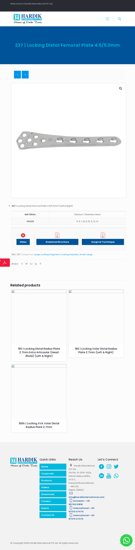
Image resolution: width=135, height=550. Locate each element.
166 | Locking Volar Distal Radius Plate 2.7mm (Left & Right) (96, 350)
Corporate (47, 473)
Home (44, 466)
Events (45, 508)
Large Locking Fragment (47, 254)
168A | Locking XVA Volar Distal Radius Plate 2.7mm (39, 425)
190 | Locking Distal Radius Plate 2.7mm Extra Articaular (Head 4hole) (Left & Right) (39, 352)
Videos (45, 487)
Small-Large (86, 254)
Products (46, 480)
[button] (121, 88)
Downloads (47, 494)
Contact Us (47, 515)
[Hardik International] (28, 19)
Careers (46, 501)
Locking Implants (69, 254)
